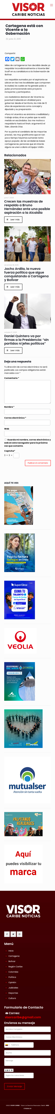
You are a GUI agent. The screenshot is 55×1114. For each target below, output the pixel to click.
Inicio (11, 950)
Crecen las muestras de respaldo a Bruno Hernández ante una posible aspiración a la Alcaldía (27, 207)
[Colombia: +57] (7, 1045)
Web (6, 428)
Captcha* (9, 450)
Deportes (13, 993)
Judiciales (13, 987)
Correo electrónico (15, 417)
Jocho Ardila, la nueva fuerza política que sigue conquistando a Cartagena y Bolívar (26, 274)
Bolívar (11, 961)
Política (12, 977)
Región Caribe (15, 966)
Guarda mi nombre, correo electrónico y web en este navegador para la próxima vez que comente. (27, 442)
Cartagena (13, 956)
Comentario (11, 378)
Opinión (12, 982)
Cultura (12, 998)
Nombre (9, 406)
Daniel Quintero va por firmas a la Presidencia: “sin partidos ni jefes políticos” (26, 340)
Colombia (13, 971)
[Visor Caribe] (27, 9)
